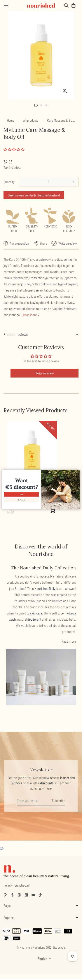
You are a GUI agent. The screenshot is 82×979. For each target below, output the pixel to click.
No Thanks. (21, 500)
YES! (21, 494)
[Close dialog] (78, 471)
